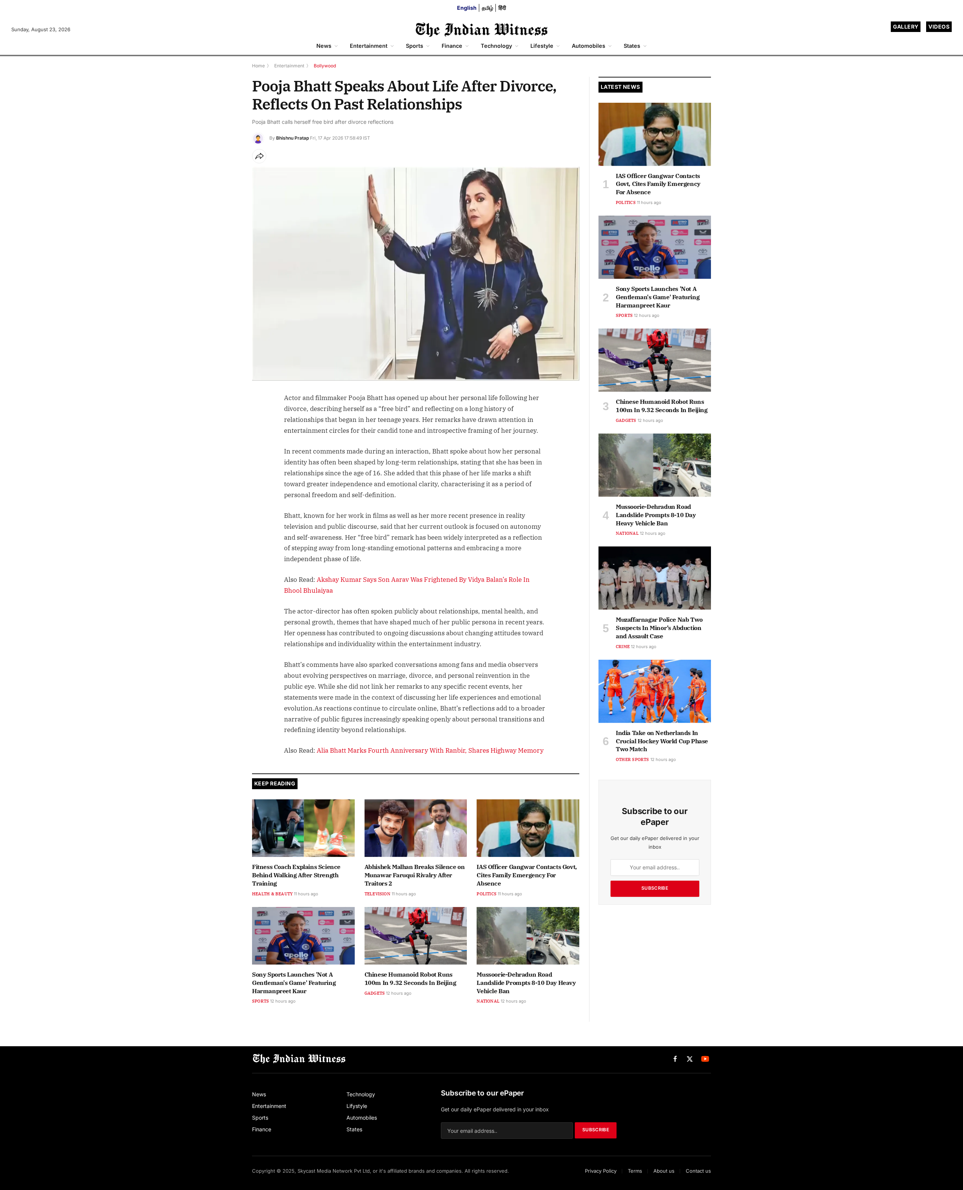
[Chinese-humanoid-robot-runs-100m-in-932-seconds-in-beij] (416, 936)
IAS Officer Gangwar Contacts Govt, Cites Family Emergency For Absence (527, 875)
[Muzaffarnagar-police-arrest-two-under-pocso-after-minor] (654, 578)
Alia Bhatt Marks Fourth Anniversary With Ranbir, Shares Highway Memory (430, 750)
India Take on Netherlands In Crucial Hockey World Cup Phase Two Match (662, 741)
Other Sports (632, 759)
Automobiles (588, 46)
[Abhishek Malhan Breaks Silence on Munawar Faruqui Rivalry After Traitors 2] (416, 828)
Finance (452, 46)
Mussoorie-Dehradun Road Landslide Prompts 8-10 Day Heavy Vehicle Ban (526, 983)
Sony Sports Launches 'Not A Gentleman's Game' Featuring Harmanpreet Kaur (294, 983)
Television (377, 893)
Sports (414, 46)
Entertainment (368, 46)
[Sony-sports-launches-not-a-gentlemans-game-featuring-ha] (303, 936)
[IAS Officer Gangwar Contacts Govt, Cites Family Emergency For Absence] (528, 828)
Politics (487, 893)
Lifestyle (541, 46)
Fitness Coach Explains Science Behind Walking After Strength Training (296, 875)
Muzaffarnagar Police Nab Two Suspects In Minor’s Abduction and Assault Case (659, 628)
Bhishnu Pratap (292, 138)
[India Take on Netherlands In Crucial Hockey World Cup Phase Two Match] (654, 691)
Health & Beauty (272, 893)
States (632, 46)
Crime (623, 646)
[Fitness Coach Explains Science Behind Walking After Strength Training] (303, 828)
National (488, 1001)
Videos (938, 26)
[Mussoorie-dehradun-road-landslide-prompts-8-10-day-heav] (528, 936)
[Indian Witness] (481, 29)
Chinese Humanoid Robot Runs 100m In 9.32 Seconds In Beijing (410, 978)
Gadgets (375, 993)
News (323, 46)
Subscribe (654, 888)
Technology (496, 46)
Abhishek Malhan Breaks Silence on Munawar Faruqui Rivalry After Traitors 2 (415, 875)
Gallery (906, 26)
